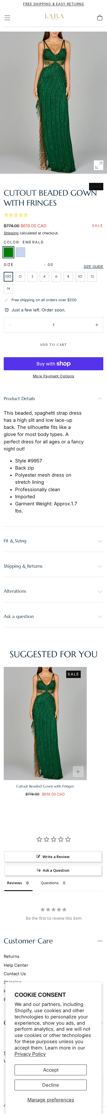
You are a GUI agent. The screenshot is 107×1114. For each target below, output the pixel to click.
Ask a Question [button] (56, 870)
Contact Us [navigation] (15, 973)
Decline (50, 1085)
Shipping (11, 233)
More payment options (53, 376)
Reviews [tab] (14, 882)
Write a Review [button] (56, 856)
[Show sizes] (78, 771)
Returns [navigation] (11, 956)
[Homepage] (54, 17)
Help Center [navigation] (16, 965)
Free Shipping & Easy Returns (53, 4)
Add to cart (53, 345)
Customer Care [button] (28, 941)
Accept (50, 1070)
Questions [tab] (50, 882)
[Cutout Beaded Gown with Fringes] (45, 723)
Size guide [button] (93, 266)
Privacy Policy (30, 1054)
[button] (7, 17)
